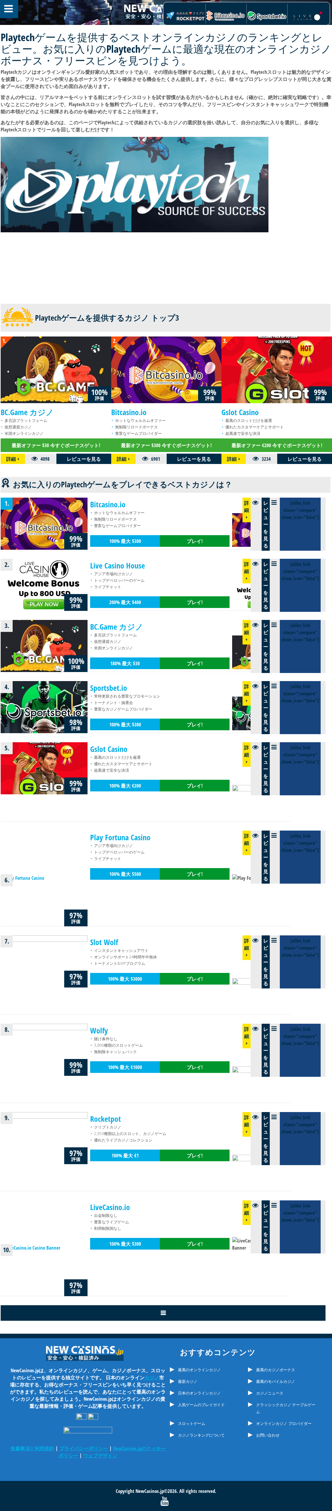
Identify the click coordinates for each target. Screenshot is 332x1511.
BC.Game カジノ (27, 412)
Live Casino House (117, 565)
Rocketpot (105, 1118)
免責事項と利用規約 (32, 1448)
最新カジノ (187, 1381)
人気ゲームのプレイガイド (201, 1404)
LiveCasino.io (110, 1207)
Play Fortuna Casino (120, 837)
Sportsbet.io (108, 687)
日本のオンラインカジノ (199, 1393)
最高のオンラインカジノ (199, 1370)
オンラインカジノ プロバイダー (284, 1423)
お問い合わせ (267, 1435)
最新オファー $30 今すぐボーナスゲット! (56, 445)
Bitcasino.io (129, 412)
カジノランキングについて (201, 1435)
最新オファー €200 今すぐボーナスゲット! (276, 445)
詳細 (12, 459)
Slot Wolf (104, 942)
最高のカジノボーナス (275, 1370)
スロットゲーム (191, 1423)
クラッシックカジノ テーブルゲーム (285, 1408)
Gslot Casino (240, 412)
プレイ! (195, 541)
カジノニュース (269, 1393)
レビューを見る (84, 459)
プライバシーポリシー (83, 1448)
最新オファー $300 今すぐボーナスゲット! (166, 445)
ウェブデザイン (100, 1455)
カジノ (152, 1377)
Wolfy (99, 1030)
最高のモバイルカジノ (275, 1381)
